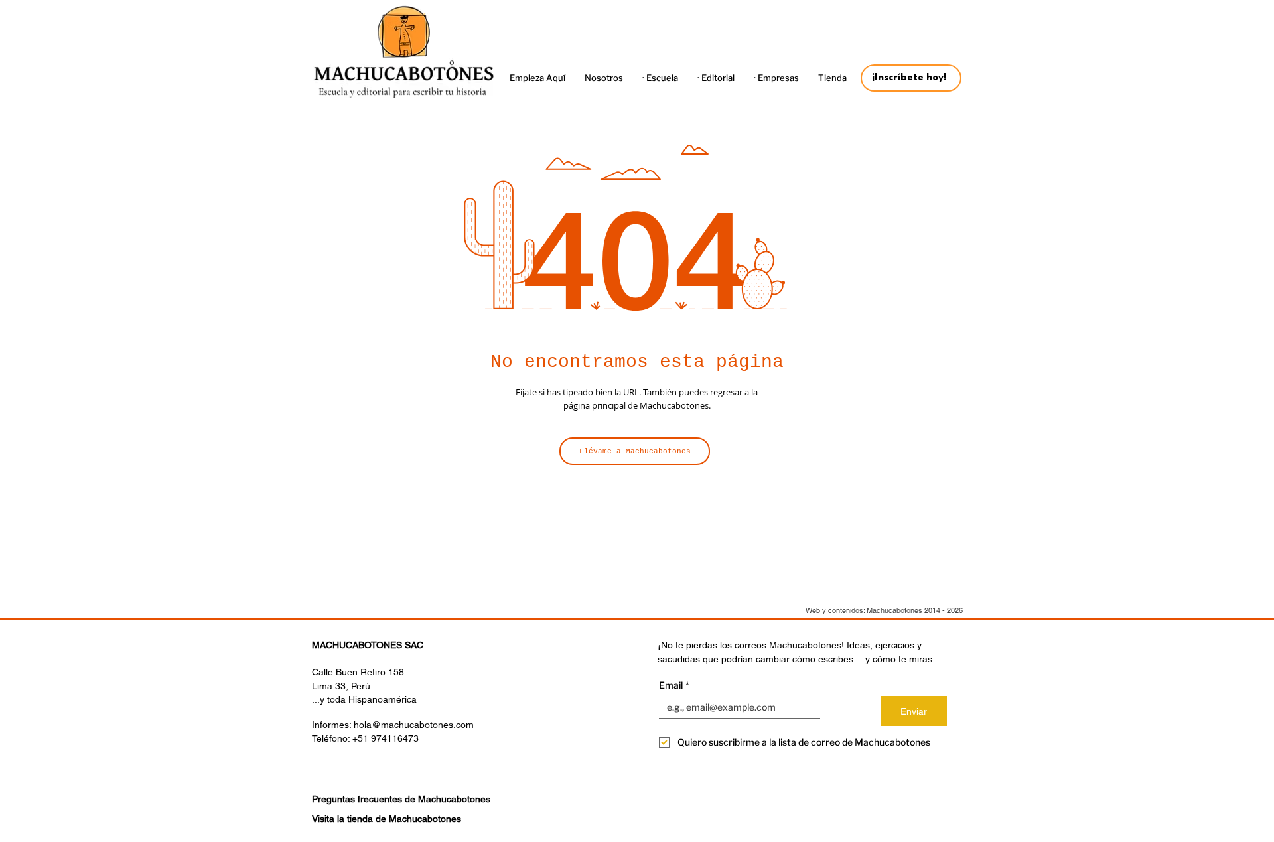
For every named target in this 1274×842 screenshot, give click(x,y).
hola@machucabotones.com (414, 724)
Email (674, 685)
